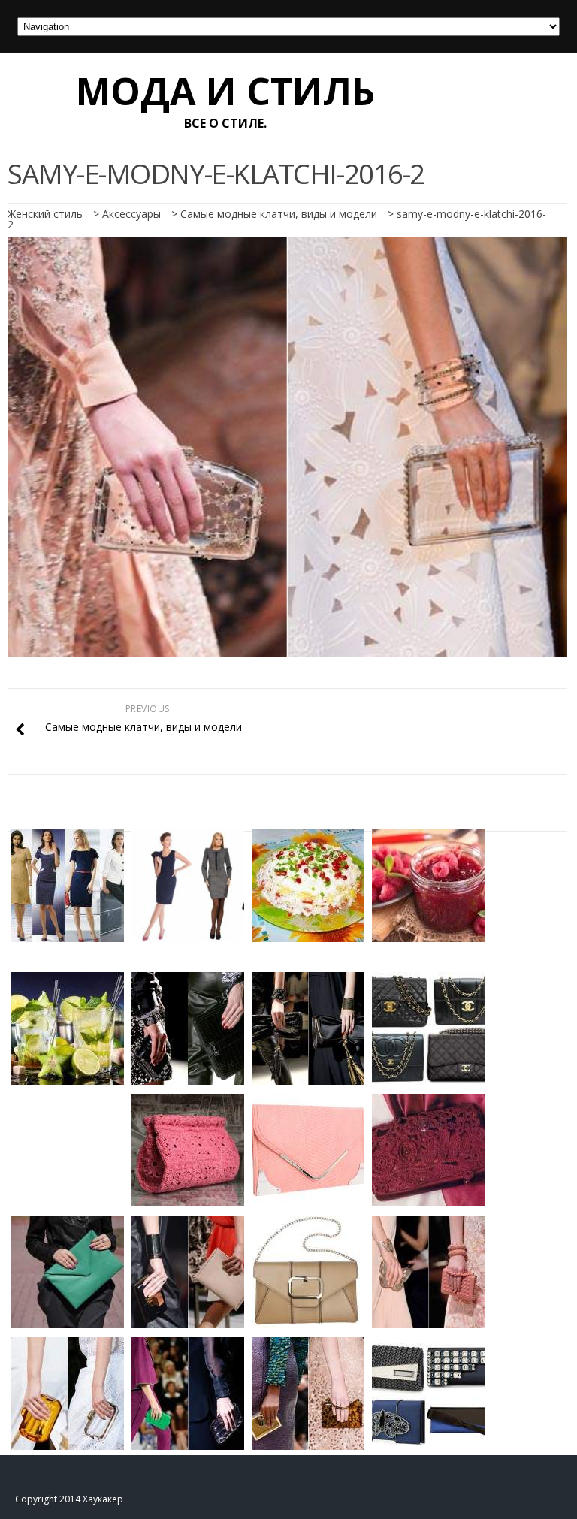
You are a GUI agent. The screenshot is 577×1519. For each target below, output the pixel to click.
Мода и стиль (225, 90)
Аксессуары (131, 214)
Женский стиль (45, 214)
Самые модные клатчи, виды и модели (278, 214)
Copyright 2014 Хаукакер (69, 1499)
